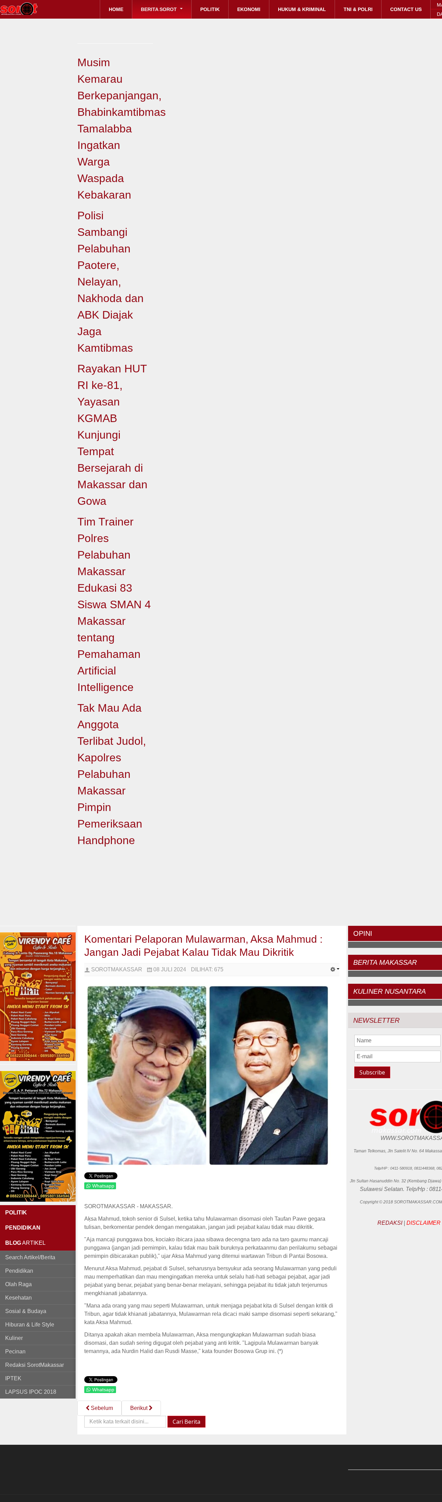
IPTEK (13, 1378)
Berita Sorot (159, 9)
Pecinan (15, 1351)
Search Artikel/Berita (30, 1257)
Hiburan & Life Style (29, 1325)
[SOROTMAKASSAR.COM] (34, 8)
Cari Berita (186, 1421)
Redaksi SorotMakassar (34, 1365)
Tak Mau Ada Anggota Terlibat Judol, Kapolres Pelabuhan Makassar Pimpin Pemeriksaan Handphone (111, 774)
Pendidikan (19, 1271)
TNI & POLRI (358, 9)
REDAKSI (389, 1223)
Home (116, 9)
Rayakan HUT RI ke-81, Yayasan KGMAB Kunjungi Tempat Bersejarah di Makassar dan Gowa (112, 434)
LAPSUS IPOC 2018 (30, 1392)
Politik (210, 9)
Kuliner (14, 1338)
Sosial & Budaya (25, 1311)
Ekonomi (248, 9)
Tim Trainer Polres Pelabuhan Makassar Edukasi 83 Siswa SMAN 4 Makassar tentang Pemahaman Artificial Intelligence (114, 604)
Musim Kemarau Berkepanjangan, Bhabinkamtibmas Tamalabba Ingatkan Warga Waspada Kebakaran (121, 128)
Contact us (406, 9)
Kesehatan (18, 1298)
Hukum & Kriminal (302, 9)
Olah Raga (18, 1284)
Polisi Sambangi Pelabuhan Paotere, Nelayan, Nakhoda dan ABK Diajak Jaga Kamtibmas (110, 281)
